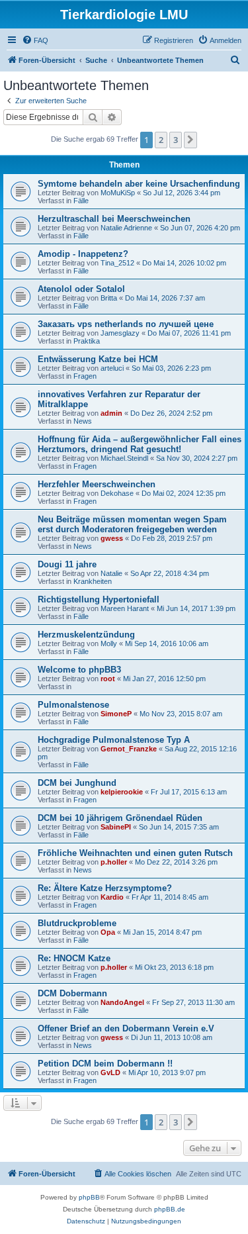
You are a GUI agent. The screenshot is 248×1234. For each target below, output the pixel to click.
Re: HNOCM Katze (74, 958)
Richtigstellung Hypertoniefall (98, 599)
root (108, 679)
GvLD (110, 1072)
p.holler (114, 862)
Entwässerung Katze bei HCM (98, 359)
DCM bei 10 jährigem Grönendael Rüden (120, 818)
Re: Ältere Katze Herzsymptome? (105, 888)
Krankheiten (92, 581)
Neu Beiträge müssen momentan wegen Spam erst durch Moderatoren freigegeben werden (132, 524)
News (82, 421)
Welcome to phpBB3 (79, 670)
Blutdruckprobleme (77, 923)
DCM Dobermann (72, 993)
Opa (108, 932)
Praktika (86, 341)
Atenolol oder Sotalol (81, 289)
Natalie (111, 573)
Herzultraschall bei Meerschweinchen (114, 219)
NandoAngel (122, 1002)
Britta (109, 298)
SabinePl (116, 827)
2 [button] (161, 140)
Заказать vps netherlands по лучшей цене (126, 324)
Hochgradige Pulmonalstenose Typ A (114, 740)
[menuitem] (35, 40)
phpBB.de (169, 1209)
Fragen (85, 376)
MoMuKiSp (118, 193)
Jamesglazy (120, 333)
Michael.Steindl (124, 458)
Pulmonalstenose (73, 705)
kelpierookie (122, 792)
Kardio (112, 897)
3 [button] (175, 140)
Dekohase (117, 493)
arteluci (112, 368)
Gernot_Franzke (129, 749)
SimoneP (116, 714)
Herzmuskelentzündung (86, 635)
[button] (190, 140)
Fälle (81, 201)
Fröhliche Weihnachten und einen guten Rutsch (135, 853)
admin (111, 413)
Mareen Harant (125, 608)
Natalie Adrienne (126, 228)
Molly (109, 643)
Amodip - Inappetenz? (83, 254)
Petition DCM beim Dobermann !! (105, 1063)
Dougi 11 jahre (67, 564)
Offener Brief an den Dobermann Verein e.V (126, 1028)
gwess (112, 538)
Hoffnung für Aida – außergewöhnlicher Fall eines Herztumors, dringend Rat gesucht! (139, 444)
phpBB (89, 1197)
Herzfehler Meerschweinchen (96, 484)
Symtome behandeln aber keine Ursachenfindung (139, 184)
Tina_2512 (117, 263)
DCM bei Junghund (77, 783)
